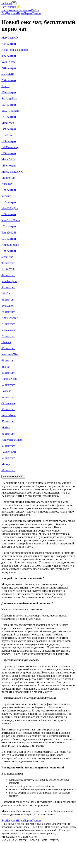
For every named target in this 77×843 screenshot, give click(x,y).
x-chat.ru (6, 3)
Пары (20, 13)
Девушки (11, 13)
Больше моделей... (13, 476)
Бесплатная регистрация (16, 10)
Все (3, 13)
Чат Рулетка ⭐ (10, 6)
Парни (28, 13)
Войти (35, 10)
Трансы (36, 13)
